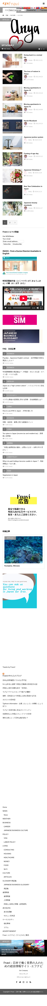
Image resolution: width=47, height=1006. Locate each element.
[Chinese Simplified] (26, 8)
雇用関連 (7, 896)
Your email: (7, 239)
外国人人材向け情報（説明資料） (16, 904)
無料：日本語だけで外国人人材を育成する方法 (19, 696)
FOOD (6, 865)
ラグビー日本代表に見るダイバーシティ (17, 710)
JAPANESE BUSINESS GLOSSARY (16, 885)
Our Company (23, 970)
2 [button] (41, 49)
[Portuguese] (23, 8)
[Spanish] (43, 8)
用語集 (6, 888)
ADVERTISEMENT (9, 931)
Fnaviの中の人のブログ (12, 675)
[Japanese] (34, 8)
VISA (5, 838)
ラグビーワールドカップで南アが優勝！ (17, 692)
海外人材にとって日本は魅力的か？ (15, 718)
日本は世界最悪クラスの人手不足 (15, 680)
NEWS (5, 811)
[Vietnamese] (29, 8)
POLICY (5, 834)
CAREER (7, 826)
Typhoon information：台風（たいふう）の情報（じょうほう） (23, 705)
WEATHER (6, 819)
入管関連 (7, 900)
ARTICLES (8, 877)
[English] (21, 8)
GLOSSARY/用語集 (10, 881)
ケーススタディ (8, 919)
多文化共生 (7, 908)
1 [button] (39, 49)
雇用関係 (6, 892)
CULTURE (6, 873)
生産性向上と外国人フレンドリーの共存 (17, 714)
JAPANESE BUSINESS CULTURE (16, 830)
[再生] (5, 308)
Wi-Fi (6, 869)
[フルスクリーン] (41, 308)
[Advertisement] (23, 636)
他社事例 (7, 923)
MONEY (7, 861)
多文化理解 (8, 912)
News (6, 815)
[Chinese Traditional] (37, 8)
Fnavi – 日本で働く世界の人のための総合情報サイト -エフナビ (24, 964)
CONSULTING (9, 850)
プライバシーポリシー (23, 977)
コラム (6, 927)
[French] (40, 8)
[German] (45, 8)
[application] (23, 298)
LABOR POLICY (9, 842)
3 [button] (43, 49)
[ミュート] (38, 308)
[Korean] (32, 8)
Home (5, 807)
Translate (43, 10)
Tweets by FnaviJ (9, 667)
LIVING (5, 846)
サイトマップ (23, 974)
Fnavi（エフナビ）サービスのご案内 (16, 935)
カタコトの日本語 (9, 700)
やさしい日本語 (9, 916)
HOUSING (7, 854)
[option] (23, 34)
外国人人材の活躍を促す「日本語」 (15, 688)
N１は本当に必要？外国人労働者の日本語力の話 (20, 684)
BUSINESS (6, 823)
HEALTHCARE (9, 857)
